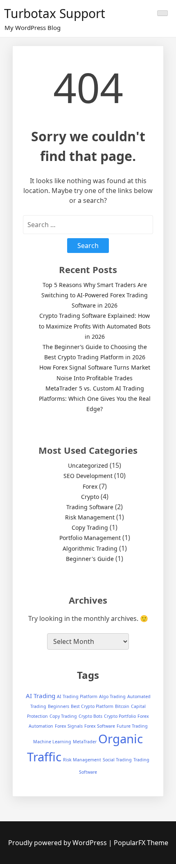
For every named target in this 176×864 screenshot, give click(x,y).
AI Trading (40, 696)
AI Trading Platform (77, 696)
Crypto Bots (90, 716)
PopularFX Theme (141, 842)
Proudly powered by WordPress (58, 842)
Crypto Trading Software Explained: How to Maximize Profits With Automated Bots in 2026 (95, 326)
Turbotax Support (54, 13)
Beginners (58, 706)
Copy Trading (90, 527)
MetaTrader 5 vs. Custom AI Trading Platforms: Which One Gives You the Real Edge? (95, 398)
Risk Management (90, 517)
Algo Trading (112, 696)
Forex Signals (69, 726)
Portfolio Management (90, 538)
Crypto (90, 497)
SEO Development (88, 476)
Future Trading (132, 726)
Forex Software (99, 726)
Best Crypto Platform (92, 706)
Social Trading (117, 760)
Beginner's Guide (90, 559)
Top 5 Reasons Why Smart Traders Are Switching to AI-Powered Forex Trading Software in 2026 (94, 295)
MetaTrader (85, 742)
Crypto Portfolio (120, 716)
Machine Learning (52, 742)
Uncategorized (88, 465)
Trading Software (89, 507)
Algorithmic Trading (90, 548)
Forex (90, 486)
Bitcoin (122, 706)
